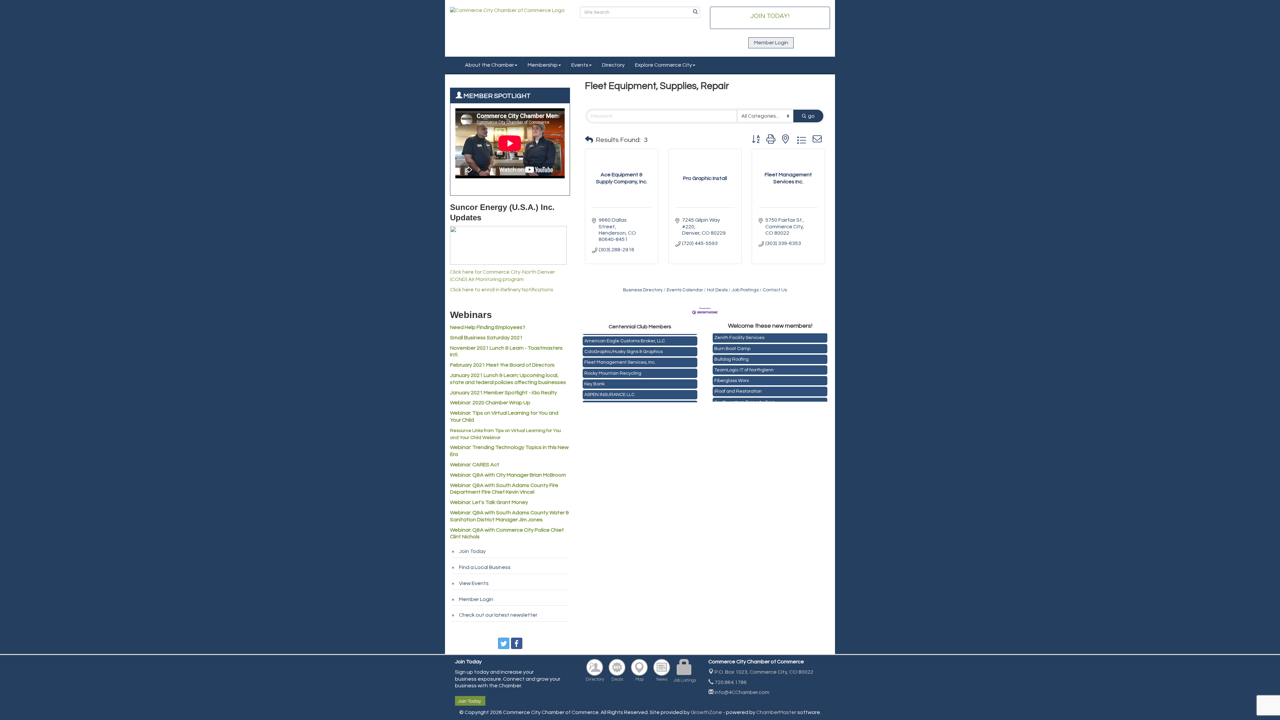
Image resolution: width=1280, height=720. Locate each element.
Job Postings (745, 290)
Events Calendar (685, 290)
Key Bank (594, 379)
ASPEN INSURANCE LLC (609, 390)
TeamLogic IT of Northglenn (744, 364)
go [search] (811, 116)
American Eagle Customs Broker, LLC (624, 336)
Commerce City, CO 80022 (764, 672)
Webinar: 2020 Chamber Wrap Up (490, 402)
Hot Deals (717, 290)
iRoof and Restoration (738, 386)
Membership (543, 65)
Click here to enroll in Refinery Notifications (501, 289)
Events (579, 65)
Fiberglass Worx (731, 375)
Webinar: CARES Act (474, 464)
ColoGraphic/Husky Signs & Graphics (623, 347)
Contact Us (775, 290)
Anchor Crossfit (600, 400)
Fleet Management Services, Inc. (620, 357)
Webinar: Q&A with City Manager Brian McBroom (508, 475)
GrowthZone (706, 712)
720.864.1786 (730, 682)
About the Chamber (489, 65)
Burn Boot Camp (732, 343)
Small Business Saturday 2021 (486, 337)
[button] (589, 140)
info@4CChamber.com (741, 692)
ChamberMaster (776, 712)
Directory (613, 65)
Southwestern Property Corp (744, 397)
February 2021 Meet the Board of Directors (502, 365)
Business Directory (643, 290)
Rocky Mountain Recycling (612, 368)
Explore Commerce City (663, 65)
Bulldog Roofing (731, 354)
